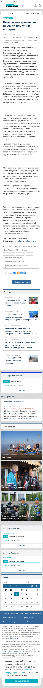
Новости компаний (34, 622)
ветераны (20, 254)
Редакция (14, 613)
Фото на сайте (9, 427)
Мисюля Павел (14, 246)
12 (11, 598)
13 (16, 598)
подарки (29, 254)
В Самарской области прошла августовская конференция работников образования (21, 317)
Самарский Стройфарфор (13, 258)
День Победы (8, 250)
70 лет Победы (21, 250)
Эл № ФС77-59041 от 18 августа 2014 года (20, 650)
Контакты (6, 613)
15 (27, 598)
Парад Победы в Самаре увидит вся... (19, 408)
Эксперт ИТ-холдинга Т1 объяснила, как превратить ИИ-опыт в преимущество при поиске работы (20, 345)
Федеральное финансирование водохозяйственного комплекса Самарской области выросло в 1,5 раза (21, 331)
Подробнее (14, 638)
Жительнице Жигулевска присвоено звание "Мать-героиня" (15, 303)
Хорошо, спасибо (21, 681)
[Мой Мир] (24, 273)
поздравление (9, 254)
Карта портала (28, 617)
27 (6, 590)
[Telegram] (21, 273)
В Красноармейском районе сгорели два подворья (13, 360)
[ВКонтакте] (14, 273)
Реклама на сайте (9, 617)
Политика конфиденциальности (14, 622)
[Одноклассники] (18, 273)
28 (11, 590)
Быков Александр (29, 246)
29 (16, 590)
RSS (19, 617)
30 (22, 590)
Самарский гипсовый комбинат (15, 261)
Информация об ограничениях (31, 613)
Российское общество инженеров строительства (16, 266)
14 (22, 598)
